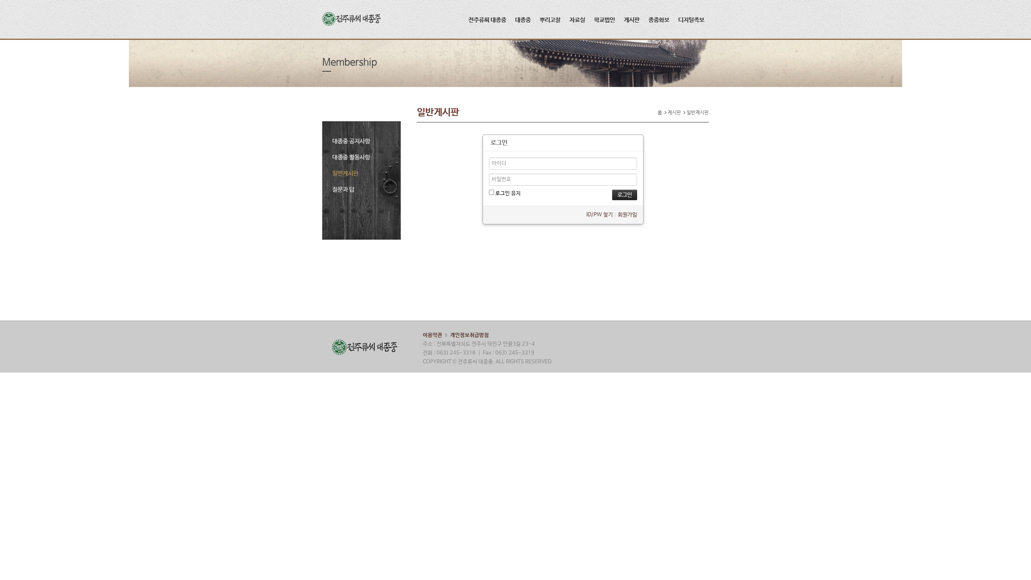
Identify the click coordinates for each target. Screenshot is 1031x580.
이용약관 (432, 335)
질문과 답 (343, 189)
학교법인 (604, 20)
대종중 (523, 20)
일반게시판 (345, 173)
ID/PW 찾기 (599, 215)
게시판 (632, 20)
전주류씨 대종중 (487, 20)
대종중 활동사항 (351, 157)
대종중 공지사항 (351, 141)
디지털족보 (691, 20)
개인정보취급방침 (469, 335)
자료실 (577, 20)
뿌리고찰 (550, 20)
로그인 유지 (507, 194)
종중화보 (658, 20)
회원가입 (627, 215)
